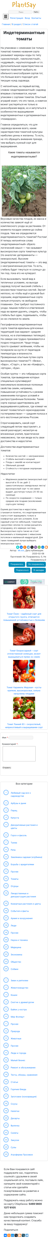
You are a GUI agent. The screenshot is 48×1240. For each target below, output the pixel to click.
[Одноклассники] (24, 547)
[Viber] (35, 547)
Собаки (14, 969)
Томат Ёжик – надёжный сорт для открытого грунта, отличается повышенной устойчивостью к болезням (24, 616)
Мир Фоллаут (17, 1016)
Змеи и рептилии (19, 980)
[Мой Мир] (42, 547)
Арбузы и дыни (18, 803)
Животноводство (19, 987)
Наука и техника (19, 940)
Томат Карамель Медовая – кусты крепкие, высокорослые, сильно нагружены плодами (24, 690)
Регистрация (16, 18)
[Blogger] (46, 547)
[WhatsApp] (39, 547)
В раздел (16, 24)
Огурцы (14, 886)
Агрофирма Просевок (22, 1154)
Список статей (30, 24)
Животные (16, 1038)
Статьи (14, 1082)
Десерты (15, 1118)
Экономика (16, 954)
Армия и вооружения (22, 918)
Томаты (14, 879)
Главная (6, 24)
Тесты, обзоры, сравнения (24, 1075)
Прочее (14, 871)
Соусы (14, 1104)
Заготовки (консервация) (24, 1096)
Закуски (15, 1140)
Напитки (15, 1111)
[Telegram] (28, 547)
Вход (27, 18)
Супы (13, 1147)
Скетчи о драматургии (22, 1002)
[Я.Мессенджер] (17, 547)
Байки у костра (19, 1009)
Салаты (14, 1133)
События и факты (20, 911)
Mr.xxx (21, 550)
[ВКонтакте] (21, 547)
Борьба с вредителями (22, 864)
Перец (14, 810)
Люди (13, 925)
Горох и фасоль (19, 835)
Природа (15, 1031)
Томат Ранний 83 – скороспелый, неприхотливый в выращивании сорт (24, 726)
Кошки (14, 995)
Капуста (15, 817)
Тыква (14, 842)
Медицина (16, 947)
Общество (16, 962)
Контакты (36, 18)
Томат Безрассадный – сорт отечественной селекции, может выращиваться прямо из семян (24, 653)
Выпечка (15, 1125)
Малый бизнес (18, 1060)
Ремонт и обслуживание (23, 1067)
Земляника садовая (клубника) (26, 857)
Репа (13, 850)
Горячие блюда (18, 1089)
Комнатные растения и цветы (26, 903)
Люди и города (18, 1053)
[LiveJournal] (23, 1235)
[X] (32, 547)
